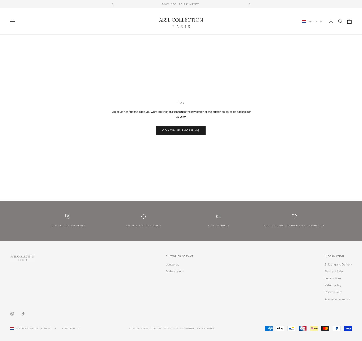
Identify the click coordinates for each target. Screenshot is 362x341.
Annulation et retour (337, 299)
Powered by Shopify (197, 328)
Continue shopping (181, 130)
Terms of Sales (334, 271)
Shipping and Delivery (338, 264)
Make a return (174, 271)
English (68, 328)
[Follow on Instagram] (12, 314)
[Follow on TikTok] (23, 314)
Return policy (333, 285)
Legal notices (333, 278)
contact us (172, 264)
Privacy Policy (333, 292)
